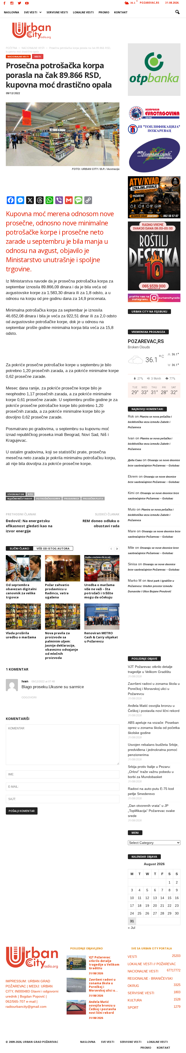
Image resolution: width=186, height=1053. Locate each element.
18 (139, 906)
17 (132, 906)
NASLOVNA (11, 12)
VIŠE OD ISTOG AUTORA (53, 548)
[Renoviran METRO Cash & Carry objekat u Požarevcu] (101, 616)
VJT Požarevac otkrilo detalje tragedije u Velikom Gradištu (150, 669)
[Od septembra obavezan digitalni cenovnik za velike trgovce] (23, 568)
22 (169, 906)
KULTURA (135, 1000)
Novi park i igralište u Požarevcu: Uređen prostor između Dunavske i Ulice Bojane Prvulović (151, 586)
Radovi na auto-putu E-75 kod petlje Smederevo (151, 791)
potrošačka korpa (48, 498)
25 (139, 913)
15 (169, 898)
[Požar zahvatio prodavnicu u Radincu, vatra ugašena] (62, 568)
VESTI (37, 56)
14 (162, 898)
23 (177, 906)
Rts (30, 494)
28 (162, 913)
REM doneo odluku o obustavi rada (101, 523)
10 (132, 898)
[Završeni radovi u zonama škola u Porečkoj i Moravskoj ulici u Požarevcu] (76, 985)
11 (139, 898)
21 (162, 906)
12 (147, 898)
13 (155, 898)
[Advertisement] (123, 30)
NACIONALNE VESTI (18, 56)
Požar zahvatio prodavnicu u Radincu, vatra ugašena (57, 591)
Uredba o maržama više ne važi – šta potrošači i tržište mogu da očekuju (99, 591)
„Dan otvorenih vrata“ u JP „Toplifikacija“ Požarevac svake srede (151, 811)
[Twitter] (19, 3)
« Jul (131, 928)
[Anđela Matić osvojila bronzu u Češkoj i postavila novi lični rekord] (76, 1007)
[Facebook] (4, 3)
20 (155, 906)
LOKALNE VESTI (83, 12)
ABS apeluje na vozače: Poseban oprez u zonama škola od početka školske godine (154, 728)
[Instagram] (12, 3)
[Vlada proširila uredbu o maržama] (23, 616)
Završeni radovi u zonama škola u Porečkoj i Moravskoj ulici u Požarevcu (154, 689)
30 (177, 913)
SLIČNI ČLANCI (19, 548)
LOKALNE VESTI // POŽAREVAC (152, 964)
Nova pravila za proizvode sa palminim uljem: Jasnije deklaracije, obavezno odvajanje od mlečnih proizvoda (61, 645)
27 (155, 913)
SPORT (133, 1007)
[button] (177, 12)
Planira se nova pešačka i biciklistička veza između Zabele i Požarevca (150, 422)
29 (169, 913)
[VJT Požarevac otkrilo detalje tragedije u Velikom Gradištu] (76, 962)
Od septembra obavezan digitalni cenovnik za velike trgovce (21, 591)
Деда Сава (135, 460)
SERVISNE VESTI (57, 12)
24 (132, 913)
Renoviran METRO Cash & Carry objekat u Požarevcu (101, 637)
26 (147, 913)
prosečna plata (93, 498)
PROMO (104, 12)
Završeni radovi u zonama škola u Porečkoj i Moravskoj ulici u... (103, 984)
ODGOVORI (29, 697)
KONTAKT (121, 12)
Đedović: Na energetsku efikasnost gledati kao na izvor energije (29, 525)
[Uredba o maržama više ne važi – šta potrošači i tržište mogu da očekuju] (101, 568)
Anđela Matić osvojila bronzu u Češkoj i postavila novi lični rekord (153, 708)
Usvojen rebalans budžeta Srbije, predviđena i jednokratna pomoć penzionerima (153, 750)
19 (147, 906)
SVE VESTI (30, 12)
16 (177, 898)
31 (132, 921)
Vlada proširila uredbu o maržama (21, 635)
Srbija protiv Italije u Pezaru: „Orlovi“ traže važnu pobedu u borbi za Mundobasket (151, 772)
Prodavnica (71, 498)
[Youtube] (27, 3)
